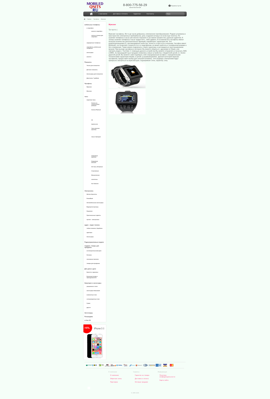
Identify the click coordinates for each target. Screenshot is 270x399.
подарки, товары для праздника (91, 246)
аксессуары (90, 52)
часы (86, 96)
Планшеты (88, 62)
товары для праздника (93, 263)
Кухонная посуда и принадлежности (92, 277)
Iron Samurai (94, 183)
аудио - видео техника (92, 225)
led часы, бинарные (97, 166)
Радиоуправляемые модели (94, 242)
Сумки (88, 303)
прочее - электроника (93, 219)
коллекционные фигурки (94, 250)
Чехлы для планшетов (93, 65)
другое (89, 307)
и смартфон (90, 28)
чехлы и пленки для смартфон (97, 36)
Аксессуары (90, 236)
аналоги (89, 56)
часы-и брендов (96, 136)
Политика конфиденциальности (167, 376)
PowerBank (90, 198)
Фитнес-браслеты (92, 194)
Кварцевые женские (94, 162)
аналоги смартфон (96, 31)
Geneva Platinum (96, 109)
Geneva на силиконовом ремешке (95, 104)
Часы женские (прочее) (95, 129)
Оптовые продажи (141, 382)
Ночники (89, 255)
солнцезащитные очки (93, 299)
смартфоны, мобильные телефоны (94, 47)
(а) (92, 120)
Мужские (103, 19)
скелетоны (94, 179)
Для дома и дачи (90, 269)
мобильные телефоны (92, 25)
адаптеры (89, 232)
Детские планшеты (92, 69)
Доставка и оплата (142, 378)
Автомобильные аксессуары (95, 202)
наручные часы (91, 99)
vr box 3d (87, 320)
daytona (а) (94, 124)
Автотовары (88, 313)
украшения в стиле (92, 286)
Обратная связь (116, 378)
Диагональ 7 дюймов (93, 78)
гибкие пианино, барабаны (94, 228)
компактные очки (92, 294)
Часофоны (96, 19)
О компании (114, 375)
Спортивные (95, 171)
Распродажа (88, 316)
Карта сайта (164, 380)
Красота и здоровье (92, 272)
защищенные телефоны (93, 42)
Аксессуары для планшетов (95, 74)
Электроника (88, 191)
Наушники (89, 211)
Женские (89, 91)
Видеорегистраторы (92, 207)
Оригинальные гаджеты (94, 215)
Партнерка (114, 382)
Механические (95, 175)
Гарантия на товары (142, 375)
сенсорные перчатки (93, 259)
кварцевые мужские (94, 156)
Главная (89, 19)
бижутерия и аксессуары (92, 283)
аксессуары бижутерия (93, 290)
